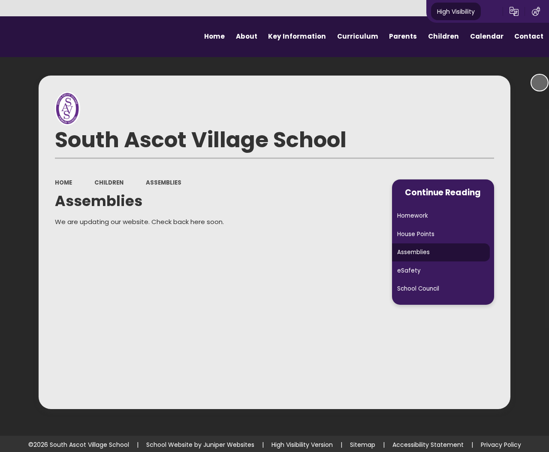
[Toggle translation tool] (514, 11)
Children (109, 183)
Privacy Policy (501, 444)
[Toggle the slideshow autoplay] (540, 83)
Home (63, 183)
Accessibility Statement (428, 444)
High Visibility (456, 11)
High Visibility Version (302, 444)
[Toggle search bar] (492, 11)
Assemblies (163, 183)
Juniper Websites (228, 444)
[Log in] (536, 11)
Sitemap (362, 444)
